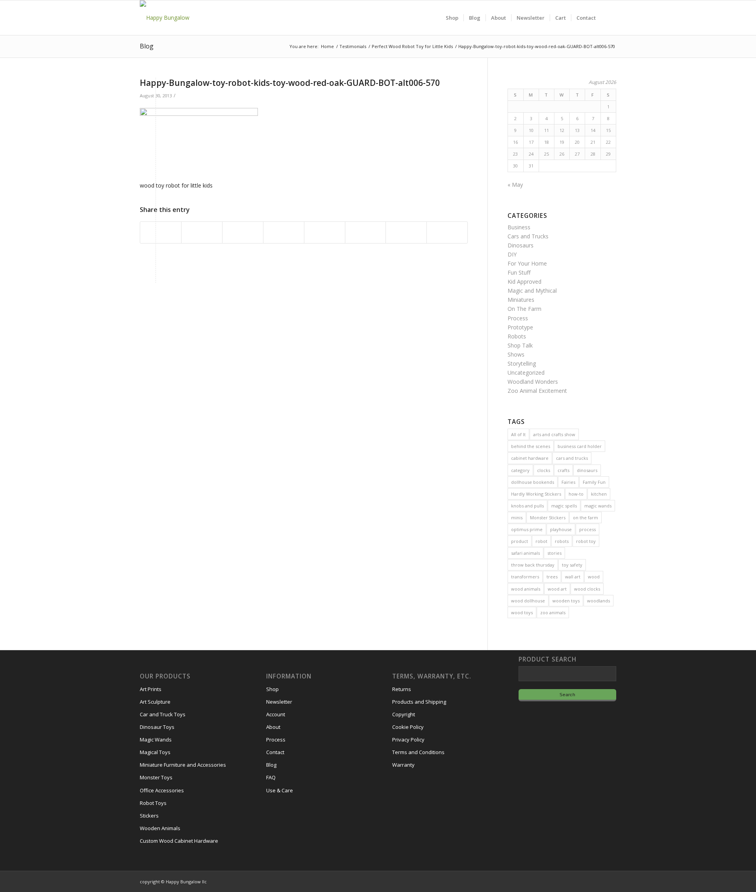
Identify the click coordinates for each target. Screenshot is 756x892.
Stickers (149, 815)
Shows (516, 354)
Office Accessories (162, 790)
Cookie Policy (408, 726)
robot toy (586, 541)
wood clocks (587, 589)
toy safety (572, 565)
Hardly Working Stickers (536, 494)
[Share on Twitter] (202, 232)
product (519, 541)
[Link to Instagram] (575, 881)
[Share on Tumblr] (324, 232)
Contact (275, 752)
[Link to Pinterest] (610, 881)
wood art (557, 589)
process (587, 529)
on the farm (585, 517)
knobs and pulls (527, 506)
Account (275, 714)
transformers (525, 577)
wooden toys (566, 601)
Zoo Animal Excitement (537, 390)
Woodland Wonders (533, 381)
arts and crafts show (554, 434)
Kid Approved (524, 281)
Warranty (403, 764)
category (520, 470)
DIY (512, 254)
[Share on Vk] (365, 232)
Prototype (520, 327)
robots (562, 541)
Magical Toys (155, 752)
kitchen (599, 494)
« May (515, 184)
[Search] (608, 17)
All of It (518, 434)
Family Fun (594, 482)
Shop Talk (520, 345)
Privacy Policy (408, 739)
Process (518, 318)
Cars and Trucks (528, 236)
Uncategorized (526, 372)
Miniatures (521, 299)
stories (554, 553)
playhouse (561, 529)
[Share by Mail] (447, 232)
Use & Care (279, 790)
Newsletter (279, 701)
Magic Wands (156, 739)
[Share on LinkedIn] (283, 232)
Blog (147, 46)
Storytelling (522, 363)
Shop (272, 689)
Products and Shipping (419, 701)
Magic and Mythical (532, 290)
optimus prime (527, 529)
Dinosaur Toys (157, 726)
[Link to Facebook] (587, 881)
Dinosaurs (521, 245)
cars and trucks (572, 458)
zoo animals (552, 612)
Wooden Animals (160, 828)
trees (552, 577)
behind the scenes (530, 446)
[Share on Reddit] (406, 232)
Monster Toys (156, 777)
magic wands (597, 506)
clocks (543, 470)
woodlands (598, 601)
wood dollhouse (528, 601)
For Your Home (527, 263)
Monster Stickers (547, 517)
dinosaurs (587, 470)
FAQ (271, 777)
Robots (517, 336)
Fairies (568, 482)
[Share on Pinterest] (242, 232)
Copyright (403, 714)
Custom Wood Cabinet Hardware (179, 840)
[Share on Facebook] (160, 232)
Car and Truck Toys (162, 714)
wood (594, 577)
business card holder (580, 446)
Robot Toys (153, 803)
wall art (572, 577)
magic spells (564, 506)
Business (519, 227)
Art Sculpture (155, 701)
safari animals (525, 553)
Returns (401, 689)
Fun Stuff (519, 272)
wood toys (522, 612)
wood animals (525, 589)
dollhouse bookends (532, 482)
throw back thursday (532, 565)
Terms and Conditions (418, 752)
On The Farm (524, 308)
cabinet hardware (529, 458)
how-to (576, 494)
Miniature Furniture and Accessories (183, 764)
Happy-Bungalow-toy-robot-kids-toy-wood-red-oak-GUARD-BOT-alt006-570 (290, 82)
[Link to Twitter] (598, 881)
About (273, 726)
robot (541, 541)
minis (517, 517)
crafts (563, 470)
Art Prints (150, 689)
